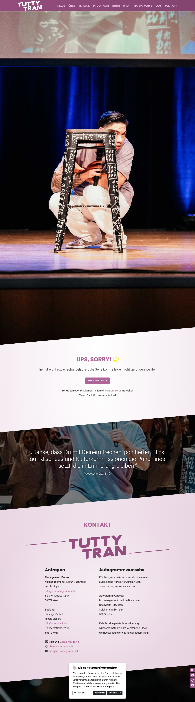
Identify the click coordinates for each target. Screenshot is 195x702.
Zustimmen (115, 692)
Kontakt (170, 6)
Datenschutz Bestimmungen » (99, 686)
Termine (84, 6)
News (61, 6)
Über (71, 6)
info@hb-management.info (60, 591)
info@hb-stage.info (56, 623)
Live (76, 641)
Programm (101, 6)
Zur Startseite (97, 380)
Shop (126, 6)
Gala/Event (66, 641)
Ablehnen (100, 692)
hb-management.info (61, 646)
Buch (116, 6)
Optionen (79, 692)
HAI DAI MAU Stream (147, 6)
